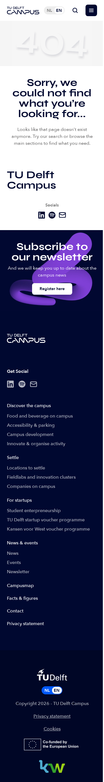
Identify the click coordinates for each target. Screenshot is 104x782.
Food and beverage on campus (40, 416)
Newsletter (18, 572)
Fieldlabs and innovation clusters (41, 477)
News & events (22, 543)
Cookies (52, 729)
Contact (15, 611)
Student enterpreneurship (34, 510)
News (12, 553)
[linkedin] (41, 215)
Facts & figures (22, 598)
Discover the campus (29, 406)
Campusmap (20, 585)
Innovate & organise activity (36, 444)
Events (14, 562)
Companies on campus (31, 486)
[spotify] (52, 215)
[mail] (62, 215)
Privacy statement (25, 624)
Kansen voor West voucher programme (48, 529)
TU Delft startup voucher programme (46, 520)
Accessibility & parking (31, 425)
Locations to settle (26, 468)
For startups (19, 500)
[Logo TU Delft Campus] (23, 10)
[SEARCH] (75, 10)
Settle (13, 457)
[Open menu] (91, 10)
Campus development (30, 434)
